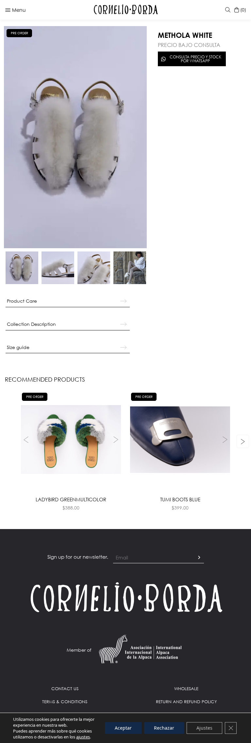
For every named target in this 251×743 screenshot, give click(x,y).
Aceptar (123, 728)
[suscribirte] (199, 558)
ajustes (83, 737)
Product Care (22, 301)
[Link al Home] (125, 597)
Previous (25, 439)
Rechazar (164, 728)
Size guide (18, 347)
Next (116, 439)
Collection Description (31, 324)
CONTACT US (64, 688)
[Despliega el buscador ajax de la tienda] (226, 10)
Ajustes (204, 728)
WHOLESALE (186, 688)
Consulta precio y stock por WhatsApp (195, 58)
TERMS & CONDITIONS (64, 701)
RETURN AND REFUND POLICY (186, 701)
